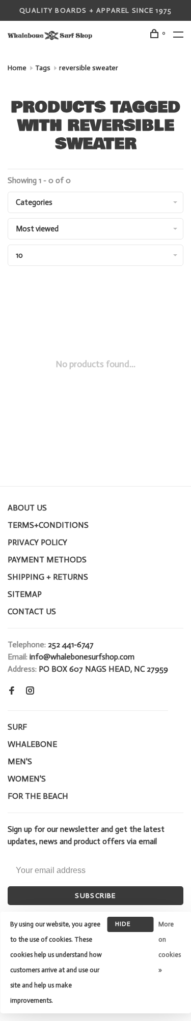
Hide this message (130, 926)
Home (17, 68)
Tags (42, 68)
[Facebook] (12, 691)
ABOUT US (27, 508)
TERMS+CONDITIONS (48, 525)
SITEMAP (25, 594)
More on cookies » (169, 947)
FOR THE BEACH (38, 796)
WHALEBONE (32, 744)
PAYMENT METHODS (47, 559)
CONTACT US (32, 611)
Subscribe (95, 895)
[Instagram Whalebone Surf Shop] (30, 691)
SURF (17, 727)
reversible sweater (88, 68)
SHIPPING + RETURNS (48, 577)
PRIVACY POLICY (37, 542)
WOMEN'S (27, 779)
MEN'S (20, 761)
